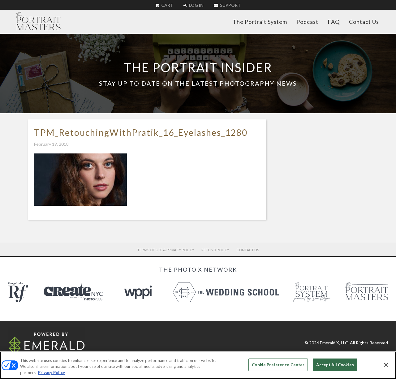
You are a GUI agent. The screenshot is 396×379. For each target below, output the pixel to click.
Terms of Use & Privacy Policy (165, 250)
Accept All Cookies (335, 364)
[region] (198, 365)
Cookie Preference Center (278, 364)
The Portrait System (260, 21)
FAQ (334, 21)
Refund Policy (215, 250)
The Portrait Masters (38, 21)
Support (230, 5)
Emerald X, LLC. (334, 342)
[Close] (386, 365)
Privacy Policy (51, 372)
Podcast (307, 21)
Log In (196, 5)
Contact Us (364, 21)
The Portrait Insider (198, 67)
